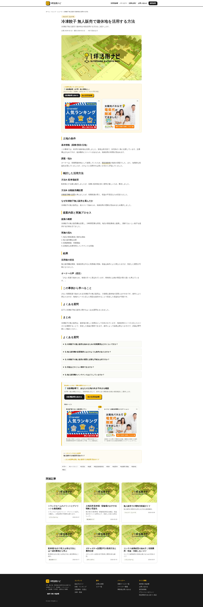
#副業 (89, 466)
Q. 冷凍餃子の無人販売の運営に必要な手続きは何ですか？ (87, 359)
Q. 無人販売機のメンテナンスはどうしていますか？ (84, 374)
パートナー (123, 3)
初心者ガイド (90, 519)
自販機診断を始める (71, 95)
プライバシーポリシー (146, 592)
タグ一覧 (99, 587)
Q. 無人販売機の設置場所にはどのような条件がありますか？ (88, 352)
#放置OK (115, 466)
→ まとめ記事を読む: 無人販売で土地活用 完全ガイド (81, 459)
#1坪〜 (64, 466)
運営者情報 (142, 589)
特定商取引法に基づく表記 (148, 595)
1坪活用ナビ (54, 581)
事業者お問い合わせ (124, 589)
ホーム (48, 12)
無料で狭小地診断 (53, 594)
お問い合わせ (142, 3)
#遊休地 (134, 466)
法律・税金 (78, 592)
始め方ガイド (79, 584)
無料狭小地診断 (144, 584)
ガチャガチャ (90, 559)
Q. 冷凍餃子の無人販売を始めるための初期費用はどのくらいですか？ (91, 344)
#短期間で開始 (124, 466)
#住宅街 (82, 466)
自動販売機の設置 (68, 194)
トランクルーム (53, 517)
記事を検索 (100, 584)
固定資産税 (106, 163)
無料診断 (153, 3)
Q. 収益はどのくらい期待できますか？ (79, 367)
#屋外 (108, 466)
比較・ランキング (80, 587)
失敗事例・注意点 (80, 589)
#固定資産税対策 (99, 466)
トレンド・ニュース (56, 12)
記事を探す (132, 3)
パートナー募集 (123, 587)
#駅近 (64, 470)
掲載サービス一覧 (123, 584)
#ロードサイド (73, 466)
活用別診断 (114, 3)
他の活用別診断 (87, 95)
